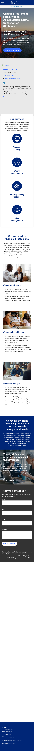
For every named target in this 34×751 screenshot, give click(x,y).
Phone (3, 519)
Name (3, 499)
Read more (6, 97)
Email (3, 509)
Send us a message (9, 543)
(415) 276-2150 (9, 76)
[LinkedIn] (4, 83)
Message (4, 529)
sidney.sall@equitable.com (12, 78)
